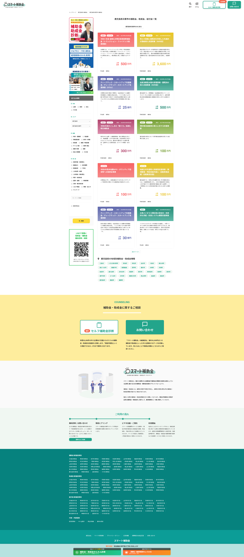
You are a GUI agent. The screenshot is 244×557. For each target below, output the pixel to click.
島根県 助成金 (118, 487)
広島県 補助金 (139, 467)
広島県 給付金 (139, 508)
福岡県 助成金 (105, 490)
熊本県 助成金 (138, 490)
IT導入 (84, 168)
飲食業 (75, 143)
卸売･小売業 (86, 139)
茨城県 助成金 (149, 479)
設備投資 (75, 168)
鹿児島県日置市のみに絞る (134, 26)
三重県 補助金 (127, 464)
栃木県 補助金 (160, 459)
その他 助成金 (105, 492)
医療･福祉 (86, 146)
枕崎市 (159, 272)
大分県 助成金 (149, 490)
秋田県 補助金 (116, 459)
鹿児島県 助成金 (73, 492)
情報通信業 (76, 139)
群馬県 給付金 (73, 503)
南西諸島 (124, 267)
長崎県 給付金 (127, 511)
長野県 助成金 (84, 485)
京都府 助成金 (149, 485)
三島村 (102, 263)
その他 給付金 (105, 513)
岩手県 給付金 (95, 500)
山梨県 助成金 (73, 485)
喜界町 (134, 267)
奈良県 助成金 (84, 487)
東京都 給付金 (105, 503)
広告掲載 (126, 535)
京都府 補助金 (149, 464)
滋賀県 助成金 (138, 485)
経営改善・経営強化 (78, 162)
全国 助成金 (95, 492)
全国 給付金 (95, 513)
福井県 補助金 (161, 461)
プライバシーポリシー (113, 535)
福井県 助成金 (161, 482)
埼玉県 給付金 (84, 503)
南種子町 (114, 267)
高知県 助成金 (95, 490)
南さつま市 (103, 267)
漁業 (84, 149)
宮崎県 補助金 (160, 469)
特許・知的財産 (77, 177)
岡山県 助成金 (128, 487)
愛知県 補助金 (116, 464)
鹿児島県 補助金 (73, 472)
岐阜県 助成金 (95, 485)
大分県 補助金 (149, 469)
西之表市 (143, 276)
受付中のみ (76, 206)
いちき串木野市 (113, 263)
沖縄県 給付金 (85, 513)
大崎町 (152, 267)
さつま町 (112, 276)
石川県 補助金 (150, 461)
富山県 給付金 (139, 503)
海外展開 (84, 165)
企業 (74, 107)
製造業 (86, 136)
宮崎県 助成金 (160, 490)
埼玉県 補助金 (84, 461)
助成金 (107, 201)
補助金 (107, 71)
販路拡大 (75, 165)
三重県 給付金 (127, 506)
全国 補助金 (95, 472)
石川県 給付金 (150, 503)
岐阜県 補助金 (95, 464)
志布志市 (121, 272)
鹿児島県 (143, 71)
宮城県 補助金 (105, 459)
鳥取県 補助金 (107, 467)
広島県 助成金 (139, 487)
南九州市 (161, 263)
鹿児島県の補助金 (82, 12)
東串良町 (149, 272)
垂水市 (143, 267)
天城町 (161, 267)
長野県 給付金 (84, 506)
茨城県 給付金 (149, 500)
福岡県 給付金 (105, 511)
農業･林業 (76, 149)
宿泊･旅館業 (76, 152)
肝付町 (122, 276)
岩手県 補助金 (95, 459)
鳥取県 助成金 (107, 487)
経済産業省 (72, 521)
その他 (75, 110)
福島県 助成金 (138, 479)
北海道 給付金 (73, 500)
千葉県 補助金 (95, 461)
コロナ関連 (76, 187)
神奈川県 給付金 (117, 503)
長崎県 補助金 (127, 469)
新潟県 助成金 (128, 482)
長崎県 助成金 (127, 490)
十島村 (152, 263)
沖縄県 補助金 (85, 472)
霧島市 (162, 276)
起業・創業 (76, 180)
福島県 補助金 (138, 459)
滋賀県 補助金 (138, 464)
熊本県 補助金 (138, 469)
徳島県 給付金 (161, 508)
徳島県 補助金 (161, 467)
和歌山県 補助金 (95, 467)
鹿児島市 (102, 280)
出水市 (143, 263)
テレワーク (76, 190)
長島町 (153, 276)
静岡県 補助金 (105, 464)
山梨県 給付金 (73, 506)
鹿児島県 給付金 (73, 513)
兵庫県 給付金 (73, 508)
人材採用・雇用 (77, 171)
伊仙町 (125, 263)
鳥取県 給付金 (107, 508)
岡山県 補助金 (128, 467)
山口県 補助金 (150, 467)
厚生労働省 (91, 521)
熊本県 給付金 (138, 511)
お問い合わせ (151, 535)
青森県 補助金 (84, 459)
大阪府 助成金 (160, 485)
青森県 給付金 (84, 500)
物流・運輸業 (77, 136)
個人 (87, 107)
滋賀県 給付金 (138, 506)
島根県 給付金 (118, 508)
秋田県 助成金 (116, 479)
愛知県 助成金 (116, 485)
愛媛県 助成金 (84, 490)
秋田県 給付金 (116, 500)
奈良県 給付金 (84, 508)
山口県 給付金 (150, 508)
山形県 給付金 (127, 500)
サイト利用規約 (99, 535)
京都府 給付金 (149, 506)
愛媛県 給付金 (84, 511)
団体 (81, 107)
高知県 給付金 (95, 511)
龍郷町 (121, 280)
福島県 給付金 (138, 500)
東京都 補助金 (105, 461)
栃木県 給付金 (160, 500)
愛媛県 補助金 (84, 469)
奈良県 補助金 (84, 467)
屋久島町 (111, 272)
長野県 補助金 (84, 464)
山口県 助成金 (150, 487)
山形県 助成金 (127, 479)
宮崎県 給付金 (160, 511)
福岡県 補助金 (105, 469)
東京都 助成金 (105, 482)
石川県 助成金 (150, 482)
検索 (82, 221)
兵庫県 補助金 (73, 467)
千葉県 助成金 (95, 482)
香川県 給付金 (73, 511)
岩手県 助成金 (95, 479)
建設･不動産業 (85, 143)
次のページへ (135, 252)
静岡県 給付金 (105, 506)
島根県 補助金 (118, 467)
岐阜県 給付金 (95, 506)
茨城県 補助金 (149, 459)
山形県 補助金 (127, 459)
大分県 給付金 (149, 511)
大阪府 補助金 (160, 464)
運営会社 (88, 535)
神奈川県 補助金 (117, 461)
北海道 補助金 (73, 459)
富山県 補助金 (139, 461)
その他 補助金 (105, 472)
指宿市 (131, 272)
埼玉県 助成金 (84, 482)
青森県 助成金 (84, 479)
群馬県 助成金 (73, 482)
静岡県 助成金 (105, 485)
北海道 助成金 (73, 479)
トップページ (72, 12)
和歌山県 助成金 (95, 487)
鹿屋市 (112, 280)
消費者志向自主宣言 (138, 535)
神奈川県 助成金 (117, 482)
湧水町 (168, 272)
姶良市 (102, 272)
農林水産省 (100, 521)
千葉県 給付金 (95, 503)
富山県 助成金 (139, 482)
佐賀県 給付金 (116, 511)
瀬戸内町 (102, 276)
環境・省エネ (87, 187)
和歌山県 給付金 (95, 508)
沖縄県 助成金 (85, 492)
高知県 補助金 (95, 469)
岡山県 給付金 (128, 508)
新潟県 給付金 (128, 503)
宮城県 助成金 (105, 479)
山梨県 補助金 (73, 464)
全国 (102, 71)
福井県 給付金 (161, 503)
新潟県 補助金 (128, 461)
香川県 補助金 (73, 469)
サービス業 (76, 146)
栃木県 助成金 (160, 479)
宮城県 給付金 (105, 500)
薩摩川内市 (132, 276)
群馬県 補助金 (73, 461)
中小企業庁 (81, 521)
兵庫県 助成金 (73, 487)
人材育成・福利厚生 (78, 174)
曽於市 (140, 272)
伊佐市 (134, 263)
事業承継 (85, 180)
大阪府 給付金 (160, 506)
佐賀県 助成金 (116, 490)
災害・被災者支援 (78, 183)
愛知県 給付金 (116, 506)
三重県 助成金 (127, 485)
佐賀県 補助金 (116, 469)
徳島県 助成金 (161, 487)
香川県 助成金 (73, 490)
